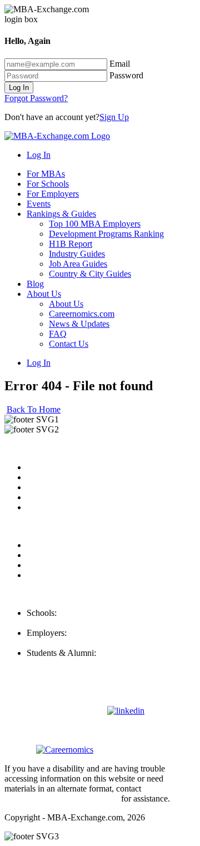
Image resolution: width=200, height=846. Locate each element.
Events (39, 203)
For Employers (53, 193)
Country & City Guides (90, 273)
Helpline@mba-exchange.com (80, 663)
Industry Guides (77, 253)
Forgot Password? (36, 98)
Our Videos (47, 507)
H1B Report (70, 243)
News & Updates (79, 324)
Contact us (45, 497)
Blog (35, 283)
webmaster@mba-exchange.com (61, 798)
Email (119, 63)
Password (126, 75)
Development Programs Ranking (106, 233)
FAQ (58, 334)
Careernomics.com (81, 314)
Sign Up (114, 117)
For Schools (48, 183)
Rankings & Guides (61, 213)
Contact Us (68, 344)
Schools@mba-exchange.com (79, 623)
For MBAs (46, 173)
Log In (19, 87)
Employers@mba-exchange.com (84, 643)
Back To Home (34, 409)
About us (43, 467)
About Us (44, 293)
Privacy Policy (52, 545)
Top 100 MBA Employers (95, 223)
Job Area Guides (78, 263)
